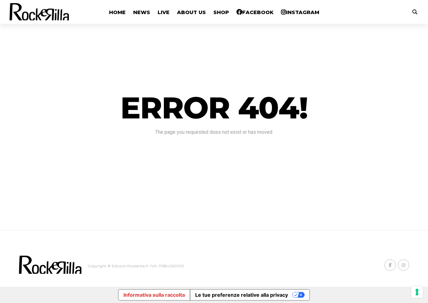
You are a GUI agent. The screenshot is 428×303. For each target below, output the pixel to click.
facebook (258, 12)
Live (164, 12)
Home (117, 12)
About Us (191, 12)
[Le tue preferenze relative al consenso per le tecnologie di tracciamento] (417, 292)
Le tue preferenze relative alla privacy (241, 295)
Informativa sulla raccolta (154, 295)
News (141, 12)
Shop (221, 12)
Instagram (302, 12)
